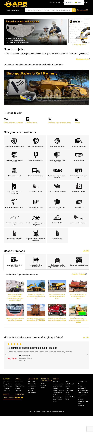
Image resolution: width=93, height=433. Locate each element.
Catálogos (43, 385)
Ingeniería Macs (70, 397)
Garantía (18, 384)
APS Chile (31, 388)
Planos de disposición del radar (59, 123)
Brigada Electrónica (58, 390)
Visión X (80, 403)
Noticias (43, 383)
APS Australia (32, 384)
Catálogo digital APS (79, 44)
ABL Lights (56, 381)
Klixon (67, 392)
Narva (67, 399)
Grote (67, 388)
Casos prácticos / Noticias (13, 123)
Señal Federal (69, 384)
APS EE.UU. (31, 381)
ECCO (67, 381)
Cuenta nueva (19, 381)
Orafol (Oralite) (82, 381)
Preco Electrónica (83, 392)
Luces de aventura (58, 384)
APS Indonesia (32, 392)
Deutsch (55, 394)
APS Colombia (32, 386)
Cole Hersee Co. (57, 392)
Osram (80, 384)
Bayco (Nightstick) (58, 386)
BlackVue (55, 388)
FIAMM (67, 386)
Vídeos (77, 123)
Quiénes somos (7, 381)
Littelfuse (68, 394)
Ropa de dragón (57, 397)
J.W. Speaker (69, 390)
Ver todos (86, 250)
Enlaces (43, 387)
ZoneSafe (81, 405)
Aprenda (74, 274)
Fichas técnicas (31, 123)
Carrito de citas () (82, 10)
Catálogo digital (54, 2)
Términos (18, 390)
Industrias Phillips (83, 390)
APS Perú (31, 390)
